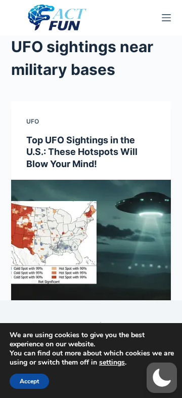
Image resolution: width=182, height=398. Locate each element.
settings (112, 362)
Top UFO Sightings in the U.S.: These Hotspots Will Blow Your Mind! (82, 152)
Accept (29, 381)
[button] (162, 378)
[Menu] (166, 17)
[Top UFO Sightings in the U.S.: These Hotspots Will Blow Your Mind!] (91, 240)
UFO (32, 121)
